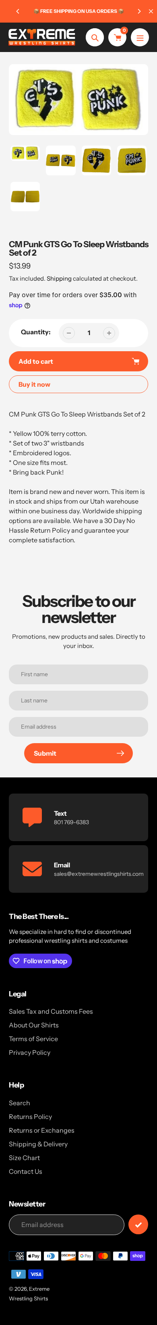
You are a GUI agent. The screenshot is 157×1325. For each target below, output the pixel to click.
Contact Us (25, 1171)
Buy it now (34, 384)
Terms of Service (33, 1039)
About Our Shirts (34, 1025)
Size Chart (24, 1158)
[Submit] (138, 1224)
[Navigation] (140, 37)
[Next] (139, 11)
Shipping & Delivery (38, 1144)
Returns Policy (30, 1116)
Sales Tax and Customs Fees (51, 1011)
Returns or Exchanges (41, 1130)
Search (19, 1103)
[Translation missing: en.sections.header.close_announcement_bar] (151, 11)
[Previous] (18, 11)
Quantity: (36, 332)
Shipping (59, 278)
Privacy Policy (29, 1052)
